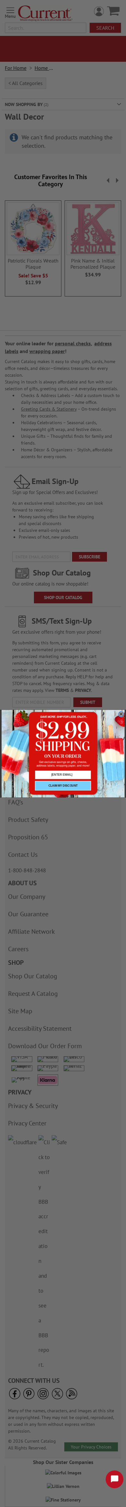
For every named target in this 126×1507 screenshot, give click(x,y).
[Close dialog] (121, 713)
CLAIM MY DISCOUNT (63, 785)
